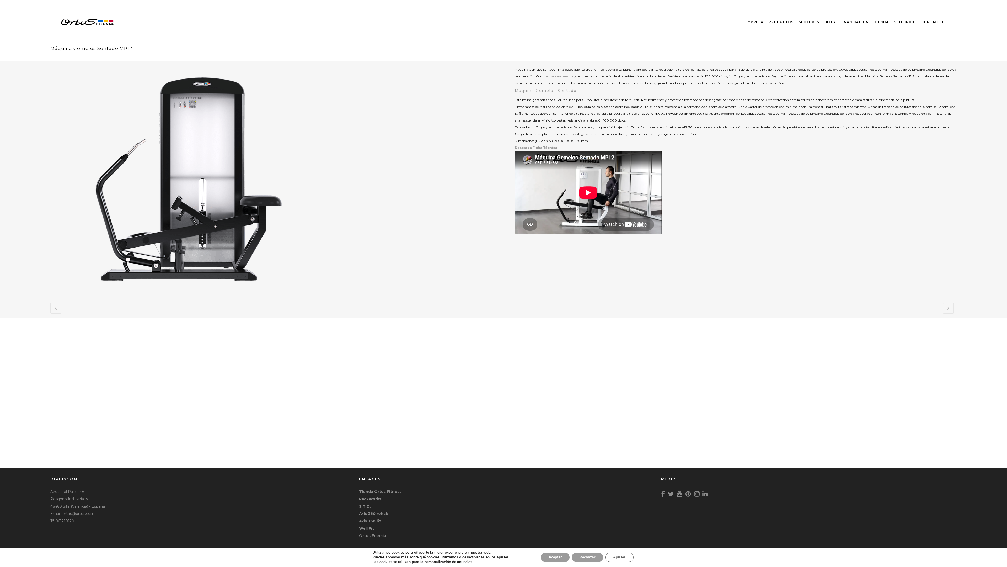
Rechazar (587, 557)
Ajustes (619, 557)
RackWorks (370, 499)
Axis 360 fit (370, 521)
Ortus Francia (372, 535)
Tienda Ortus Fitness (380, 491)
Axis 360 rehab (373, 513)
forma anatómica (558, 76)
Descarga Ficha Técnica (536, 148)
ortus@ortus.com (78, 513)
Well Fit (366, 528)
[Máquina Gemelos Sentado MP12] (192, 292)
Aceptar (555, 557)
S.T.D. (365, 506)
